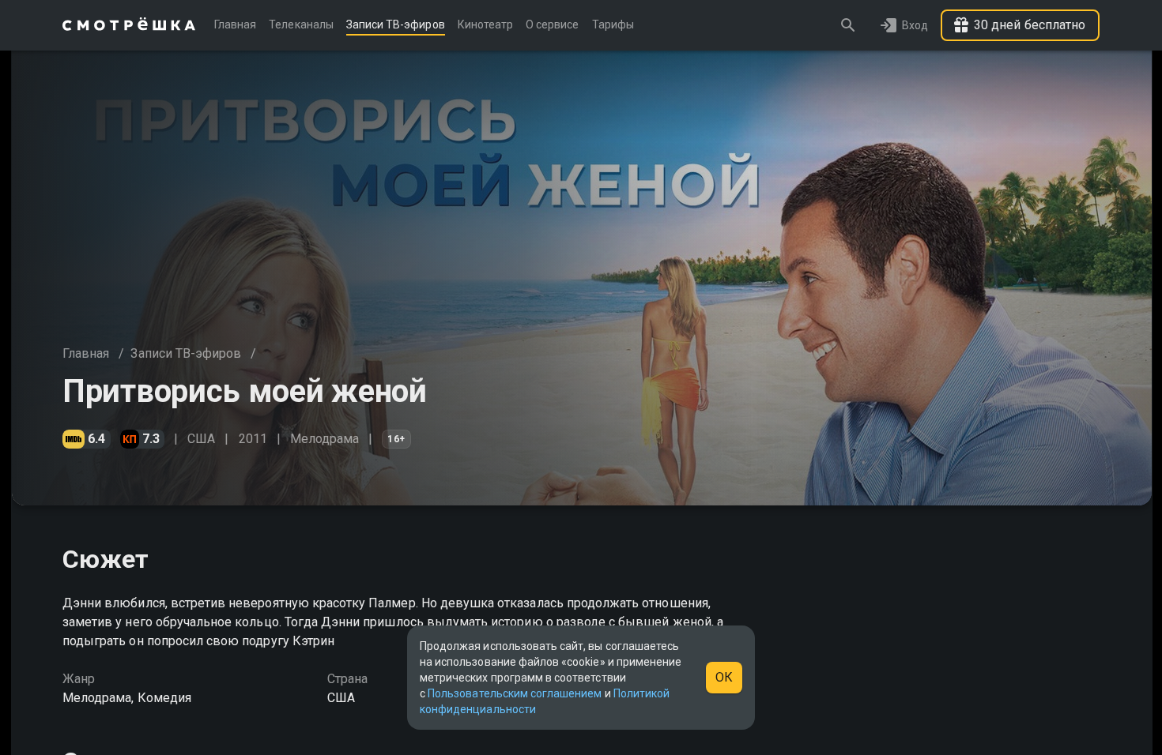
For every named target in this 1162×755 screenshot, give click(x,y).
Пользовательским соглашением (515, 693)
